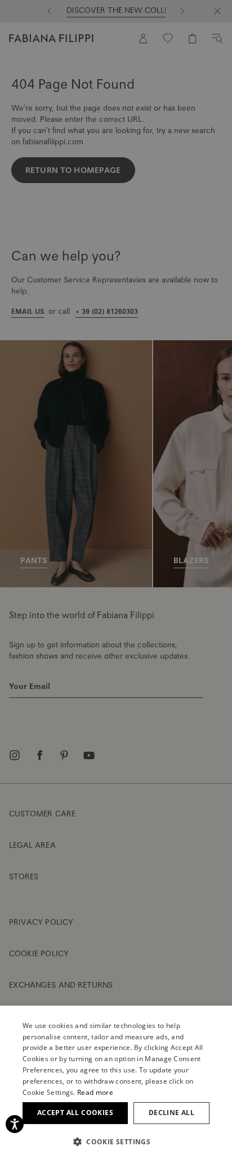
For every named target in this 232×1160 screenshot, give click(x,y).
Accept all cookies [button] (75, 1112)
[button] (116, 1141)
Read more (95, 1092)
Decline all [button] (171, 1112)
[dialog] (116, 580)
